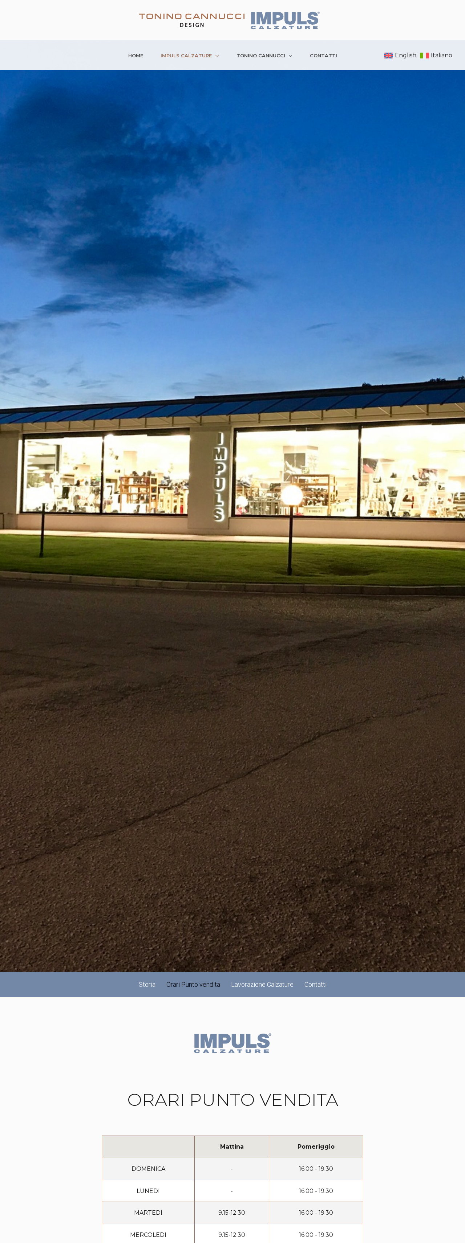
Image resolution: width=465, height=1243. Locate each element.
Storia (147, 984)
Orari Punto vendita (193, 984)
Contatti (323, 55)
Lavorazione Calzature (262, 984)
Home (135, 55)
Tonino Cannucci (260, 55)
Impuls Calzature (186, 55)
